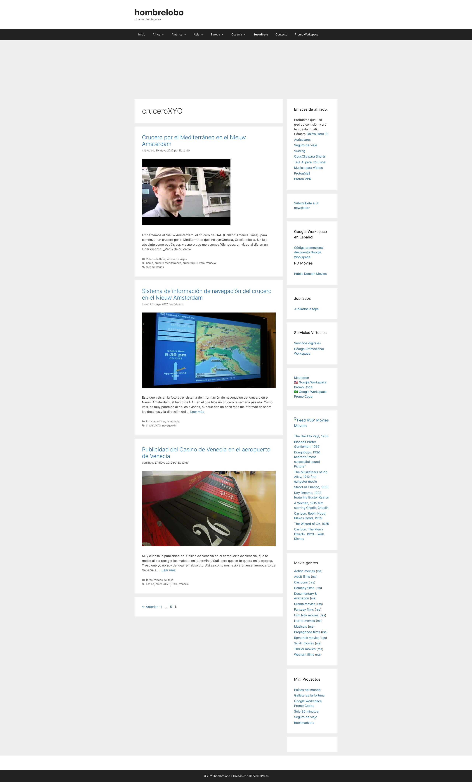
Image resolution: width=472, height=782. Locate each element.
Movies (300, 426)
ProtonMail (302, 173)
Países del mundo (307, 690)
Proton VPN (302, 179)
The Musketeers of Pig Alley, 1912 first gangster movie (310, 476)
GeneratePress (259, 776)
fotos (149, 421)
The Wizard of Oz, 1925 (311, 524)
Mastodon (301, 378)
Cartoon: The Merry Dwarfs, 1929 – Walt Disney (309, 534)
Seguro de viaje (305, 145)
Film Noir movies (306, 615)
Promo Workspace (306, 34)
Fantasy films (304, 609)
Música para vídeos (308, 168)
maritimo (159, 421)
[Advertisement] (236, 68)
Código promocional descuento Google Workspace (309, 252)
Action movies (304, 571)
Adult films (302, 576)
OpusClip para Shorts (310, 156)
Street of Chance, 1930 (311, 487)
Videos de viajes (176, 259)
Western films (304, 654)
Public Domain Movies (310, 274)
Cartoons (301, 582)
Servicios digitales (307, 343)
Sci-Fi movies (304, 643)
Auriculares (302, 139)
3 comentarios (155, 267)
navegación (169, 425)
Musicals (300, 626)
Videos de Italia (155, 259)
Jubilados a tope (306, 309)
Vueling (299, 151)
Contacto (281, 34)
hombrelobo (159, 12)
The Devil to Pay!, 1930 (311, 436)
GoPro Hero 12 (317, 134)
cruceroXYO (190, 262)
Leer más (197, 412)
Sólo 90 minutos (306, 711)
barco (149, 262)
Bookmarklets (304, 723)
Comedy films (304, 588)
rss (319, 571)
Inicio (141, 34)
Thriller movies (305, 649)
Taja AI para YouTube (310, 162)
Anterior (150, 607)
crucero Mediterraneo (168, 262)
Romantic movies (306, 638)
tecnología (172, 421)
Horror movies (304, 621)
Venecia (211, 262)
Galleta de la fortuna (309, 695)
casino (150, 583)
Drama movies (304, 604)
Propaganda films (307, 632)
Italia (202, 262)
